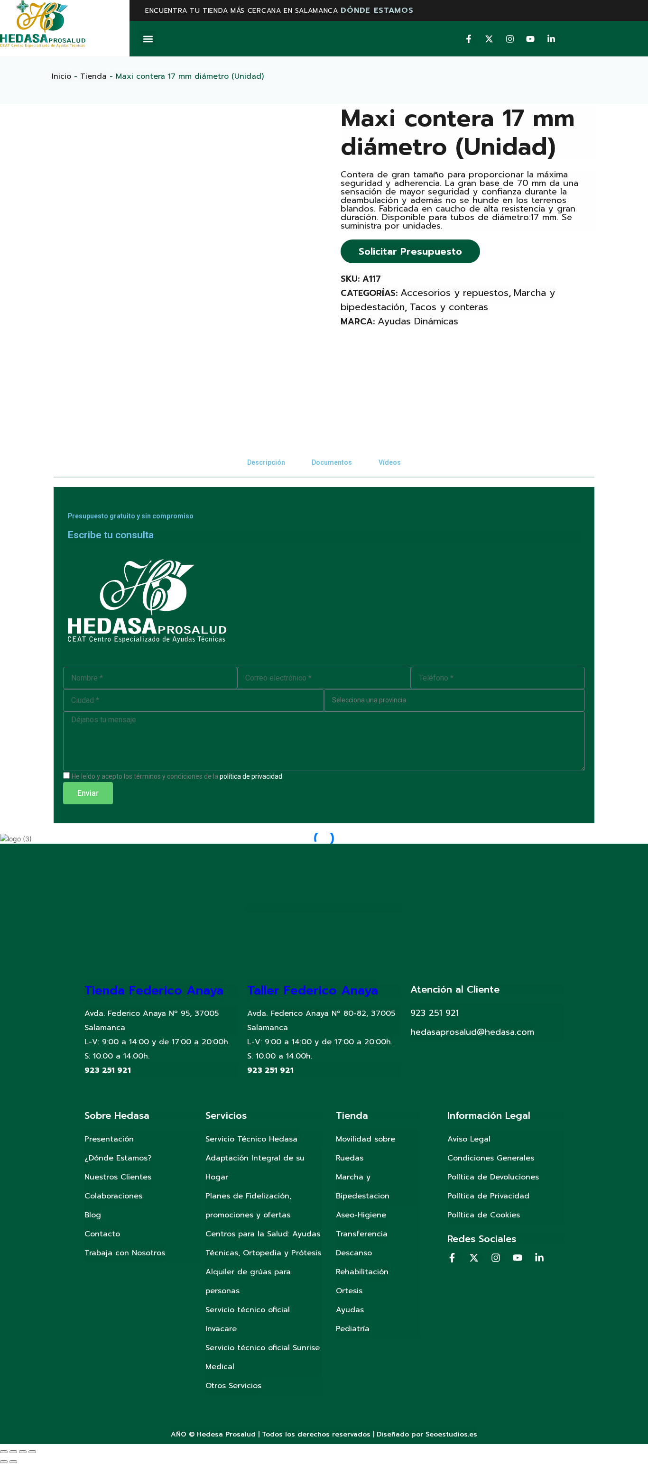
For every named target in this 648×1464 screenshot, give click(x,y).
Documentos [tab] (332, 462)
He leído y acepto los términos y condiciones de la (177, 776)
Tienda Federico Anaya (153, 990)
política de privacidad (251, 776)
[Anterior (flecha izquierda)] (4, 1461)
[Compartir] (13, 1451)
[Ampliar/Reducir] (32, 1451)
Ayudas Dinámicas (418, 321)
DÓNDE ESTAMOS (377, 10)
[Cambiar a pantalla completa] (23, 1451)
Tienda (93, 76)
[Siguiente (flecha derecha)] (13, 1461)
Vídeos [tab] (390, 462)
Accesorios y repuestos (454, 292)
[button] (148, 38)
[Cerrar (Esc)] (4, 1451)
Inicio (61, 76)
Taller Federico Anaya (312, 990)
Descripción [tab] (266, 462)
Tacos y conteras (449, 307)
